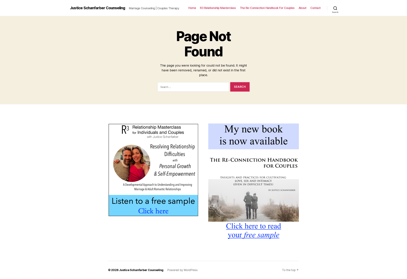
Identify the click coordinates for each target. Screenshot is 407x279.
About (303, 8)
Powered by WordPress (182, 270)
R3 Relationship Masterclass (218, 8)
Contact (315, 8)
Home (192, 8)
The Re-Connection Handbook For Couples (267, 8)
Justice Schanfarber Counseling (97, 8)
